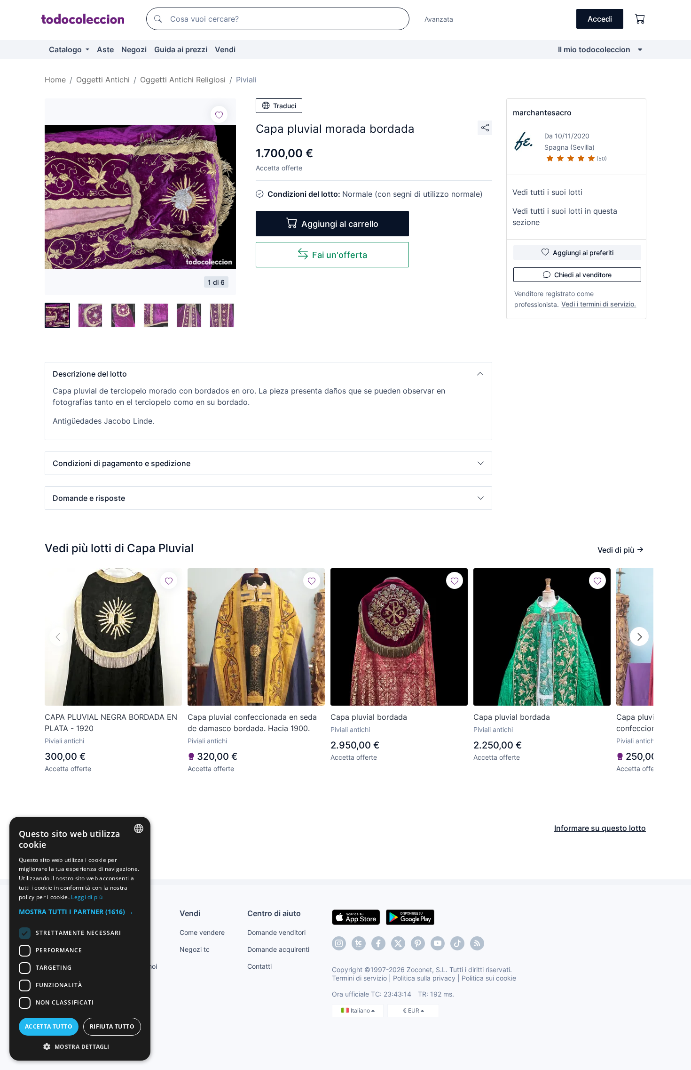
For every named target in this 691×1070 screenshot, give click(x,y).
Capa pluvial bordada (368, 717)
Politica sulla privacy (424, 978)
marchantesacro (542, 112)
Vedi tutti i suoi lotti (547, 192)
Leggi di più (86, 897)
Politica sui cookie (489, 978)
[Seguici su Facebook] (378, 943)
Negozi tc (195, 949)
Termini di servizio (359, 978)
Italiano (361, 1010)
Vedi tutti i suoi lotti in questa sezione (564, 216)
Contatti (259, 966)
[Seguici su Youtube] (438, 943)
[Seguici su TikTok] (457, 943)
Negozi (134, 49)
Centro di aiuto (274, 913)
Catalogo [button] (66, 49)
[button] (268, 373)
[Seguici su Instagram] (339, 943)
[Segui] (219, 114)
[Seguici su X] (398, 943)
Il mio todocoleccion (594, 49)
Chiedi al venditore (583, 275)
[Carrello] (640, 19)
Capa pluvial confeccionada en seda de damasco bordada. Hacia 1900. (252, 722)
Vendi (225, 49)
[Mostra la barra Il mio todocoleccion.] (640, 49)
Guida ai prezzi (180, 49)
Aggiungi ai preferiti (583, 253)
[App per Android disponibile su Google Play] (410, 916)
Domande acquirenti (278, 949)
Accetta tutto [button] (48, 1026)
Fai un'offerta (339, 255)
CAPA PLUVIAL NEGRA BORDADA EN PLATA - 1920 (111, 722)
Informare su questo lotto (600, 828)
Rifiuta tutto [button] (112, 1026)
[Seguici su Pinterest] (418, 943)
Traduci (284, 106)
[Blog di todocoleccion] (477, 943)
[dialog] (79, 939)
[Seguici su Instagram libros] (359, 943)
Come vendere (202, 932)
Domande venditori (276, 932)
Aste (105, 49)
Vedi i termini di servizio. (598, 304)
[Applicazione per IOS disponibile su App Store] (356, 916)
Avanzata (438, 19)
